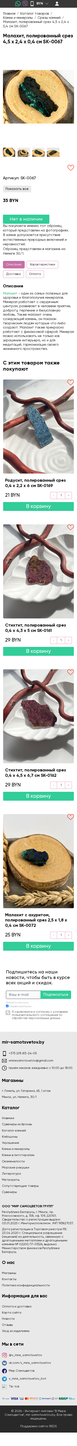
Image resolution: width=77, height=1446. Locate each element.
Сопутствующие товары (20, 1186)
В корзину (38, 506)
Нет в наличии (26, 219)
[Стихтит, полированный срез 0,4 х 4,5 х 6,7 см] (38, 716)
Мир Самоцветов (21, 1370)
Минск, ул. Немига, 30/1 (19, 1097)
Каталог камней (14, 1130)
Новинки (8, 1118)
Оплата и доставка (16, 1306)
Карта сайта (11, 1312)
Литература (11, 1173)
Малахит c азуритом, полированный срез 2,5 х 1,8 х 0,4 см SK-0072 (36, 920)
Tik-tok (14, 1386)
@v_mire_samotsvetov (25, 1355)
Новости (8, 1318)
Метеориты (11, 1180)
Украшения (10, 1143)
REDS (53, 1426)
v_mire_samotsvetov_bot (27, 1378)
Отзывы (7, 1325)
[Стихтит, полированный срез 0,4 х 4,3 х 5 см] (38, 571)
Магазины (9, 1273)
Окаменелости (13, 1161)
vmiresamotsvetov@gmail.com (31, 1060)
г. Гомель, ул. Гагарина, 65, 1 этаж (26, 1091)
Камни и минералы (16, 1149)
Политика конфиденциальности (26, 1285)
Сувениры (9, 1192)
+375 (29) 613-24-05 (23, 1053)
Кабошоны (10, 1136)
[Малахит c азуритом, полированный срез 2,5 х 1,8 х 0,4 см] (38, 861)
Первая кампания (20, 1006)
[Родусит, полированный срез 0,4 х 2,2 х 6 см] (38, 426)
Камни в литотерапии (18, 1155)
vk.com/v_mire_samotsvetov (30, 1363)
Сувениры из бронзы (17, 1124)
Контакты (9, 1279)
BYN (40, 3)
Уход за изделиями (15, 1331)
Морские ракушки (15, 1167)
